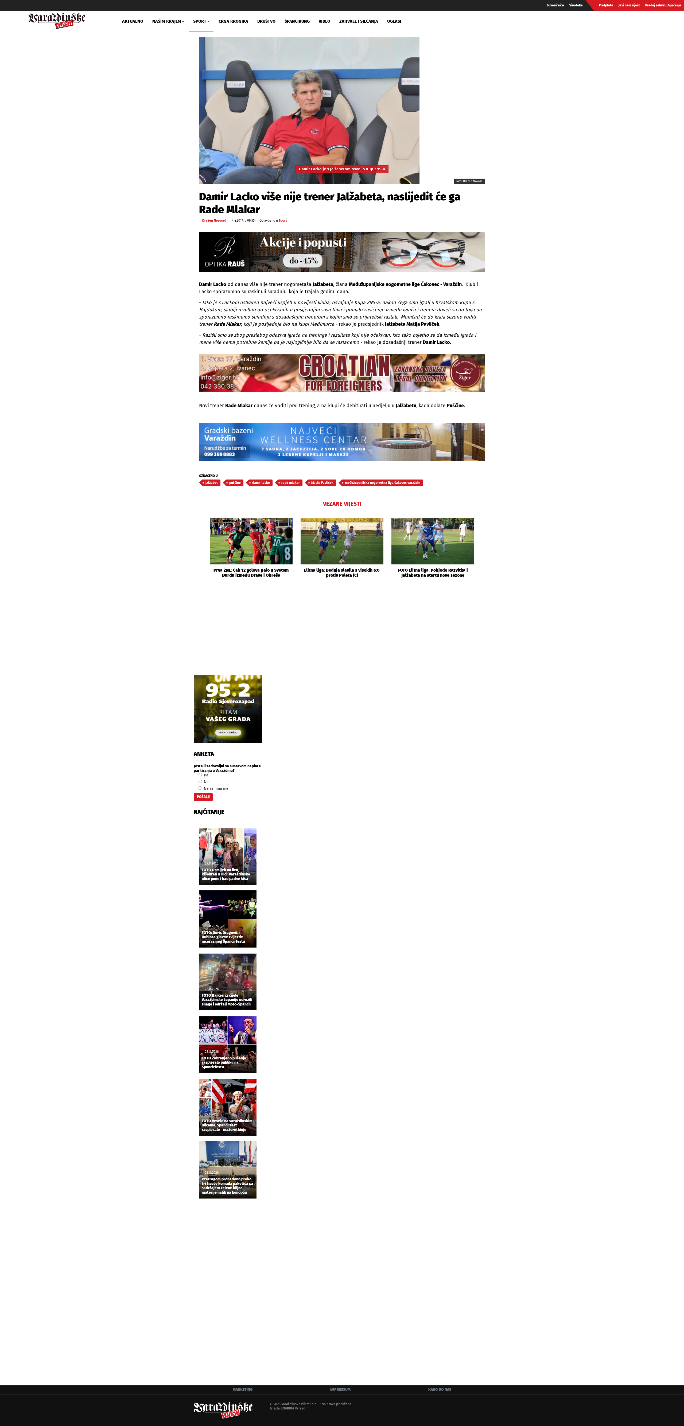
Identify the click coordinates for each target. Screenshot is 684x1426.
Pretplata (606, 5)
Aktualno (132, 21)
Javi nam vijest (629, 5)
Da (205, 775)
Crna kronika (233, 21)
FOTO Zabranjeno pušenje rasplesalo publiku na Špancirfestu (224, 1063)
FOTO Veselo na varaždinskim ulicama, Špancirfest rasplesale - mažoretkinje (227, 1125)
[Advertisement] (342, 632)
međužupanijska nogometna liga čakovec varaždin (382, 483)
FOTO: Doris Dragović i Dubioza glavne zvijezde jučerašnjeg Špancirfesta (223, 937)
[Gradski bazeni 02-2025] (342, 442)
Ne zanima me (215, 788)
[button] (203, 548)
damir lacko (261, 483)
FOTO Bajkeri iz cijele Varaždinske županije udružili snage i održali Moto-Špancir (227, 1000)
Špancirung (297, 21)
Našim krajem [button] (166, 21)
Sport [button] (199, 21)
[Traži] (580, 21)
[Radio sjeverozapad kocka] (228, 709)
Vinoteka (576, 5)
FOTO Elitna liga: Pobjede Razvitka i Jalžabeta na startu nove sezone (433, 573)
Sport (283, 220)
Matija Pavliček (322, 483)
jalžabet (211, 483)
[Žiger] (342, 373)
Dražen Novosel (214, 220)
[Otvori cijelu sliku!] (309, 110)
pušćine (235, 483)
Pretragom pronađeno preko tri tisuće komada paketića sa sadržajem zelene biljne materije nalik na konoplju (227, 1186)
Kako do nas (439, 1389)
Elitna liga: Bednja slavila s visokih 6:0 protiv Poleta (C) (342, 573)
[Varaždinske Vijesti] (57, 19)
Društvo (266, 21)
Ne (206, 782)
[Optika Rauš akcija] (342, 252)
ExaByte (287, 1408)
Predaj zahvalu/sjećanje (663, 5)
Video (324, 21)
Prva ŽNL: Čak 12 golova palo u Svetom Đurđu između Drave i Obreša (251, 573)
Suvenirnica (555, 5)
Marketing (242, 1389)
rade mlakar (290, 483)
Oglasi (394, 21)
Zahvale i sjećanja (358, 21)
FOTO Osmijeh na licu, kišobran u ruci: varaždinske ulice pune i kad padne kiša (226, 874)
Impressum (340, 1389)
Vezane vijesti (342, 503)
